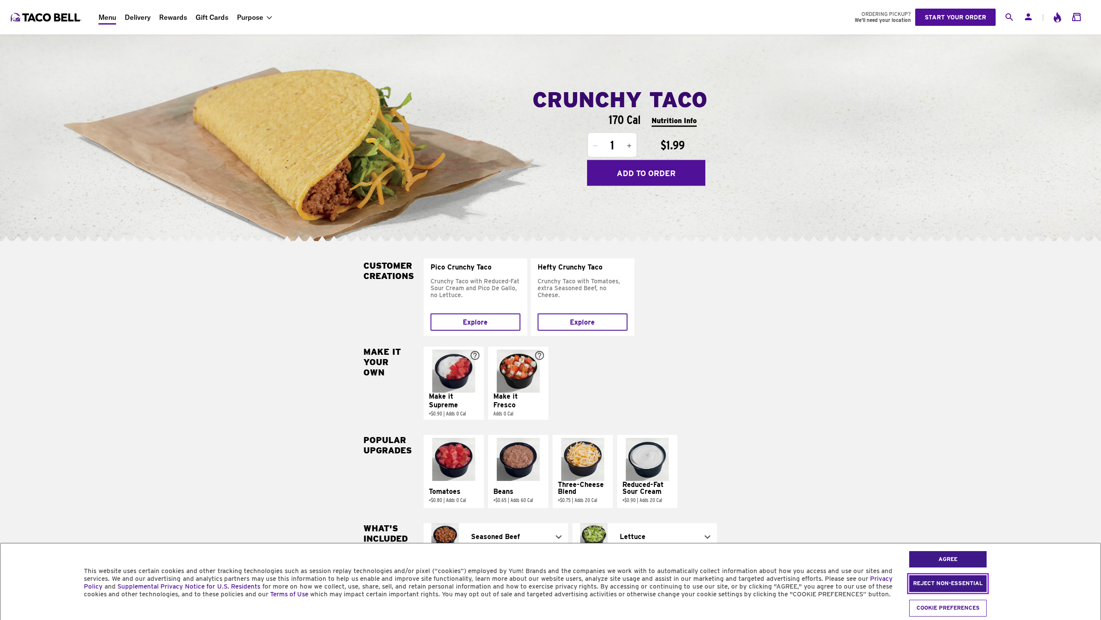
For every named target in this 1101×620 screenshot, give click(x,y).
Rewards (173, 17)
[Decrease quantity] (595, 146)
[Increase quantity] (629, 146)
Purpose (250, 17)
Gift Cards (212, 17)
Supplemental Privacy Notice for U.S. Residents (188, 586)
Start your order (955, 17)
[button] (454, 383)
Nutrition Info (674, 120)
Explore (475, 322)
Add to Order (646, 172)
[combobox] (496, 537)
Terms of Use (289, 594)
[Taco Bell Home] (47, 17)
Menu (107, 17)
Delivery (138, 17)
